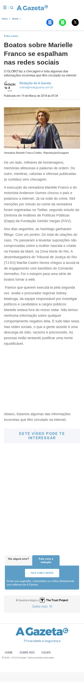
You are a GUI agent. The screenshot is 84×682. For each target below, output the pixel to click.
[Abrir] (5, 8)
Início (5, 19)
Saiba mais (40, 606)
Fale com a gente (42, 573)
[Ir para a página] (32, 7)
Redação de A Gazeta (35, 83)
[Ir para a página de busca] (11, 7)
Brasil (15, 19)
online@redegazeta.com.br (36, 87)
